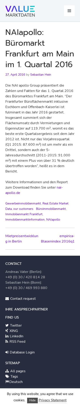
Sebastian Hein (40, 74)
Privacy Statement (52, 400)
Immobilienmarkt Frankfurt (23, 214)
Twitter (15, 325)
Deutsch (16, 381)
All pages (17, 371)
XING (13, 330)
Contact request (22, 298)
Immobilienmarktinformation (25, 219)
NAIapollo (53, 219)
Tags (14, 376)
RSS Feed (17, 341)
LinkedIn (16, 336)
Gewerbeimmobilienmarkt (23, 203)
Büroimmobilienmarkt (51, 209)
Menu (69, 10)
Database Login (22, 352)
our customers (23, 209)
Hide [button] (32, 400)
